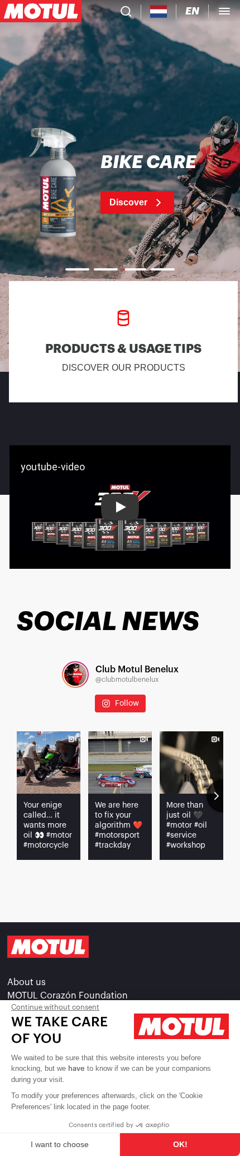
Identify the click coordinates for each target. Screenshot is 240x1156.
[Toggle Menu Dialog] (224, 11)
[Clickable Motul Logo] (40, 11)
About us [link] (26, 982)
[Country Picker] (158, 11)
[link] (120, 183)
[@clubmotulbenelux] (75, 674)
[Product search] (126, 11)
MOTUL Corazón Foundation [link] (67, 995)
